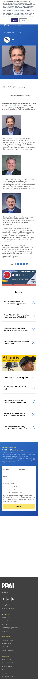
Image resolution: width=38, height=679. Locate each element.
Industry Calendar (7, 647)
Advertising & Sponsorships (10, 628)
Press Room (5, 631)
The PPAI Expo (6, 643)
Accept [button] (15, 20)
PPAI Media (11, 86)
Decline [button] (23, 20)
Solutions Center (7, 659)
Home (3, 86)
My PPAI (4, 673)
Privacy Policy (6, 605)
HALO (15, 105)
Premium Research (7, 621)
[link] (19, 303)
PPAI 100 (4, 624)
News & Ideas (6, 617)
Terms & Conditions (8, 608)
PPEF (3, 670)
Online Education (7, 666)
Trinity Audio (19, 95)
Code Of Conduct (7, 663)
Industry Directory (7, 650)
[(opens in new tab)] (19, 285)
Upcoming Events (7, 640)
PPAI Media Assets (7, 676)
